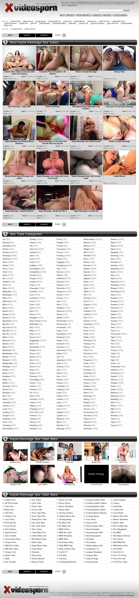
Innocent (60, 344)
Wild (112, 412)
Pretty (86, 363)
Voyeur (114, 389)
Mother (87, 269)
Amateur (6, 252)
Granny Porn (91, 523)
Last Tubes (42, 484)
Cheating (6, 425)
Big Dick (6, 331)
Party (86, 327)
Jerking (60, 366)
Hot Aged (90, 539)
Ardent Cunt (15, 462)
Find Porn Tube (120, 562)
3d (4, 239)
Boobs (5, 370)
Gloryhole (61, 288)
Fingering (34, 409)
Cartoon (6, 406)
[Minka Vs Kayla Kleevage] (86, 70)
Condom (33, 275)
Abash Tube (10, 555)
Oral (85, 301)
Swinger (114, 311)
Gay (58, 269)
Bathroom (7, 301)
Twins (113, 357)
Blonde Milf (16, 21)
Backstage (7, 295)
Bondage (6, 366)
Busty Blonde (80, 21)
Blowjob (6, 360)
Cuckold (33, 291)
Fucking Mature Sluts (95, 506)
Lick (58, 409)
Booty (5, 373)
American (7, 259)
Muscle (87, 272)
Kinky (59, 373)
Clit (31, 246)
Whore (113, 406)
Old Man (87, 298)
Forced (60, 246)
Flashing (33, 425)
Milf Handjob (45, 23)
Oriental (87, 311)
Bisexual (6, 340)
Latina (59, 396)
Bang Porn (96, 462)
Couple (33, 282)
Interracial (61, 350)
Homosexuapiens (93, 536)
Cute (32, 304)
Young (113, 425)
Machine (60, 419)
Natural (87, 275)
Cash (5, 409)
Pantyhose (88, 324)
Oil (85, 295)
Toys (113, 347)
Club (32, 255)
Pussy (86, 383)
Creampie (34, 288)
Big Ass (6, 317)
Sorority (114, 262)
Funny (59, 259)
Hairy (59, 304)
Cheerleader (8, 428)
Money (86, 262)
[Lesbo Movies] (119, 174)
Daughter (34, 317)
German (60, 272)
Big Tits (6, 334)
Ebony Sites (64, 510)
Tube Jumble (10, 536)
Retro (86, 393)
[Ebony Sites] (119, 70)
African (6, 249)
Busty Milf (23, 23)
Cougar (33, 278)
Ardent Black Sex (39, 536)
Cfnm (5, 422)
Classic (33, 242)
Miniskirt (87, 255)
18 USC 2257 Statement (117, 595)
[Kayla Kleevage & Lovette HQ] (86, 209)
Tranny (114, 350)
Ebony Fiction (38, 562)
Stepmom (115, 282)
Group (59, 298)
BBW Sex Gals (65, 532)
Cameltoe (7, 402)
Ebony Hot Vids (65, 500)
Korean (60, 383)
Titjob (113, 340)
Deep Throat (35, 321)
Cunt (32, 301)
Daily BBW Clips (66, 545)
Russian (87, 406)
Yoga (113, 422)
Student (114, 298)
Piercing (87, 340)
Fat (31, 393)
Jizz (58, 370)
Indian (59, 340)
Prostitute (88, 373)
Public (86, 376)
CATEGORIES (120, 15)
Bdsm (5, 308)
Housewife (61, 327)
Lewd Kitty (117, 506)
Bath (5, 298)
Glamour (60, 282)
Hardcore (61, 311)
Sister (113, 242)
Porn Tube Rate (39, 513)
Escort (32, 366)
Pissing (87, 344)
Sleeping (114, 252)
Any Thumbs (10, 562)
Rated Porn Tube (39, 519)
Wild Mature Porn (120, 545)
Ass (4, 278)
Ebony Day (36, 555)
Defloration (34, 324)
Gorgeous (61, 291)
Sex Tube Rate (38, 523)
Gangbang (61, 265)
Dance (32, 314)
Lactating (60, 386)
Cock (32, 259)
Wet (112, 402)
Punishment (89, 379)
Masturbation (89, 239)
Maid (59, 422)
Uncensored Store (13, 539)
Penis (86, 331)
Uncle (113, 363)
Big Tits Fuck (105, 21)
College (33, 265)
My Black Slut (65, 523)
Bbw (4, 304)
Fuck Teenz (91, 519)
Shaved (87, 422)
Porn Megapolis (120, 529)
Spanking (115, 269)
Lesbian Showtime (94, 552)
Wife (112, 409)
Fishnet (33, 415)
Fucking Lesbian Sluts (95, 500)
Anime (5, 265)
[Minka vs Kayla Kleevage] (119, 139)
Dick (31, 327)
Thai (112, 331)
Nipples (87, 278)
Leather (60, 399)
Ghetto (59, 275)
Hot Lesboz (91, 542)
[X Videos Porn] (15, 17)
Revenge (87, 396)
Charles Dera (17, 29)
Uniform (114, 370)
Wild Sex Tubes (11, 549)
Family (32, 386)
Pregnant (87, 360)
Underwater (116, 366)
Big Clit (6, 324)
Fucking (60, 255)
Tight (113, 337)
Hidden (60, 317)
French (60, 252)
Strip (113, 295)
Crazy (32, 285)
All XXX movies (42, 462)
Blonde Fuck (28, 21)
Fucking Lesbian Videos (96, 503)
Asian (5, 275)
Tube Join (69, 462)
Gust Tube (36, 503)
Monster (87, 265)
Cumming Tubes (66, 542)
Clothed (33, 252)
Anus (5, 269)
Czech (32, 308)
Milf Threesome (11, 23)
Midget (86, 249)
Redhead (87, 389)
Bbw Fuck (8, 25)
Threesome (116, 334)
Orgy (86, 308)
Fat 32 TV (63, 552)
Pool (85, 350)
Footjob (60, 242)
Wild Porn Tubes (12, 545)
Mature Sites (118, 523)
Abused (6, 242)
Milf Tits (34, 23)
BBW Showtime (65, 536)
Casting (6, 412)
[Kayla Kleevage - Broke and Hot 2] (52, 209)
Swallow (114, 304)
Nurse (86, 285)
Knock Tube (37, 510)
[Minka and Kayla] (52, 104)
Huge (59, 331)
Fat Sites (63, 555)
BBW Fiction (64, 529)
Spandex (114, 265)
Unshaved (115, 373)
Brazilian (6, 376)
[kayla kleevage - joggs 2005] (19, 104)
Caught (6, 415)
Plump (86, 347)
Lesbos (116, 503)
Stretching (115, 291)
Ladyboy (60, 389)
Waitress (114, 393)
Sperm (113, 272)
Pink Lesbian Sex (120, 526)
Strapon (114, 288)
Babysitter (7, 291)
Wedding (114, 399)
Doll (31, 344)
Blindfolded (7, 353)
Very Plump (118, 539)
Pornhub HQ (69, 484)
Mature (87, 242)
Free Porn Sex (119, 558)
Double (33, 350)
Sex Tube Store (38, 526)
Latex (59, 393)
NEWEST (27, 35)
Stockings (115, 285)
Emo (32, 360)
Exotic (32, 373)
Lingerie (60, 412)
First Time (34, 412)
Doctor (32, 337)
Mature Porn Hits (120, 516)
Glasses (60, 285)
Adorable (6, 246)
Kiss (58, 376)
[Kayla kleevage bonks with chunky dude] (86, 174)
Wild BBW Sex (119, 542)
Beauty (6, 314)
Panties (87, 321)
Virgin (113, 386)
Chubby (33, 239)
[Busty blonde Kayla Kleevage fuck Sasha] (19, 174)
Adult (7, 558)
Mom (86, 259)
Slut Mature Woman (121, 536)
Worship (114, 415)
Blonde (6, 357)
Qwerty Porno (11, 532)
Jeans (59, 363)
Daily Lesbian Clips (67, 549)
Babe (5, 288)
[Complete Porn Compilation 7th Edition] (52, 70)
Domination (34, 347)
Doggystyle (34, 340)
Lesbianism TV (92, 549)
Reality (86, 386)
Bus (4, 396)
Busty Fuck (93, 21)
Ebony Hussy (64, 503)
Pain (85, 317)
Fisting (32, 419)
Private (87, 366)
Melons (87, 246)
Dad (31, 311)
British (5, 383)
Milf (85, 252)
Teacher (114, 321)
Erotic (32, 363)
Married (60, 425)
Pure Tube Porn (39, 516)
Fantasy (33, 389)
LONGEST (44, 35)
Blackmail (7, 350)
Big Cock (6, 327)
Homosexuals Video (94, 532)
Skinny (113, 246)
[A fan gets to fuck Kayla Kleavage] (119, 104)
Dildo (32, 331)
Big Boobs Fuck (119, 21)
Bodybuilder (8, 363)
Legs (59, 402)
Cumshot (33, 298)
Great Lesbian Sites (94, 526)
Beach (5, 311)
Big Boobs (7, 321)
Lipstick (60, 415)
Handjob (60, 308)
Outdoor (87, 314)
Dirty (32, 334)
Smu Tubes (37, 529)
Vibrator (114, 379)
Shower (114, 239)
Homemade (62, 321)
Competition (35, 269)
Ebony (32, 357)
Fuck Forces (96, 484)
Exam (32, 370)
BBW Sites (63, 539)
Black (5, 347)
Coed (32, 262)
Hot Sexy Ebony (66, 513)
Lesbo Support (119, 500)
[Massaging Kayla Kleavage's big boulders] (86, 104)
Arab (5, 272)
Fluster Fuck (15, 484)
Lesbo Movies (92, 562)
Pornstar (87, 353)
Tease (113, 324)
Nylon (86, 288)
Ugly (112, 360)
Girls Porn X (118, 552)
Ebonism (36, 552)
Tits (112, 344)
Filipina (33, 406)
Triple (113, 353)
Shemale (87, 428)
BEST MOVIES (67, 15)
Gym (59, 301)
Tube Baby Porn (39, 532)
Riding (86, 399)
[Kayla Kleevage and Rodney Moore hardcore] (19, 139)
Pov (85, 357)
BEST (10, 35)
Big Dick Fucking (98, 23)
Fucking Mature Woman (96, 513)
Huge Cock (84, 23)
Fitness (33, 422)
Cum (32, 295)
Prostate (87, 370)
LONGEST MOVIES (101, 15)
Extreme (33, 376)
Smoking (114, 255)
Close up (33, 249)
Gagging (60, 262)
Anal (4, 262)
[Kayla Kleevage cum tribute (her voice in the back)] (52, 174)
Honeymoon (62, 324)
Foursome (61, 249)
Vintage (114, 383)
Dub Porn (123, 462)
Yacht (113, 419)
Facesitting (34, 379)
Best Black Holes (39, 539)
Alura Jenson (30, 29)
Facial (32, 383)
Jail (58, 357)
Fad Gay (63, 558)
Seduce (87, 419)
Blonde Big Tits (55, 21)
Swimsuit (114, 308)
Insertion (60, 347)
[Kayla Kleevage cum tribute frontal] (86, 139)
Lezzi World (118, 513)
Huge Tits (67, 21)
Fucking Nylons (92, 516)
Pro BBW (117, 532)
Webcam (114, 396)
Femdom (33, 399)
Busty (5, 399)
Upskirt (114, 376)
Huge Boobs (41, 21)
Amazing (6, 255)
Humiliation (61, 334)
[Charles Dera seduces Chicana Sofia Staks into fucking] (19, 70)
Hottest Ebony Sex (67, 516)
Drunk (32, 353)
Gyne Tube (37, 506)
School (86, 409)
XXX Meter (117, 549)
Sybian (113, 314)
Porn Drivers (123, 484)
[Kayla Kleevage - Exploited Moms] (19, 209)
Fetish (32, 402)
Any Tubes (36, 500)
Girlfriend (60, 278)
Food (59, 239)
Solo (112, 259)
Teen (113, 327)
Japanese (61, 360)
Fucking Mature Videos (96, 510)
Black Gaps (37, 542)
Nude (86, 282)
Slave (113, 249)
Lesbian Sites (92, 555)
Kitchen (60, 379)
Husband (60, 337)
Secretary (88, 415)
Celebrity (6, 419)
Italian (59, 353)
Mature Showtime (120, 519)
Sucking (114, 301)
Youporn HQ (10, 552)
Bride (5, 379)
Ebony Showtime (66, 506)
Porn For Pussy (119, 555)
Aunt (5, 285)
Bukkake (6, 393)
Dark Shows (37, 549)
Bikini (5, 337)
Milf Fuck (73, 23)
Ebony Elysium (38, 558)
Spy (112, 275)
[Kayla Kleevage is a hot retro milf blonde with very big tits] (52, 139)
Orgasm (87, 304)
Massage (60, 428)
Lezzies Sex (118, 510)
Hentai (59, 314)
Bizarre (6, 344)
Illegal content (130, 595)
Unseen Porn (10, 542)
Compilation (35, 272)
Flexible (33, 428)
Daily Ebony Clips (39, 545)
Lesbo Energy (92, 558)
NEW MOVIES (83, 15)
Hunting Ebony (65, 519)
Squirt (113, 278)
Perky (86, 334)
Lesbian (60, 406)
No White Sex (65, 526)
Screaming (88, 412)
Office (86, 291)
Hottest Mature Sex (94, 545)
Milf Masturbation (59, 23)
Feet (32, 396)
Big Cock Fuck (113, 23)
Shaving (87, 425)
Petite (86, 337)
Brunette (6, 386)
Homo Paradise (92, 529)
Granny (60, 295)
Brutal (5, 389)
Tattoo (113, 317)
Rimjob (87, 402)
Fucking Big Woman (67, 562)
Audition (6, 282)
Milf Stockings (127, 23)
